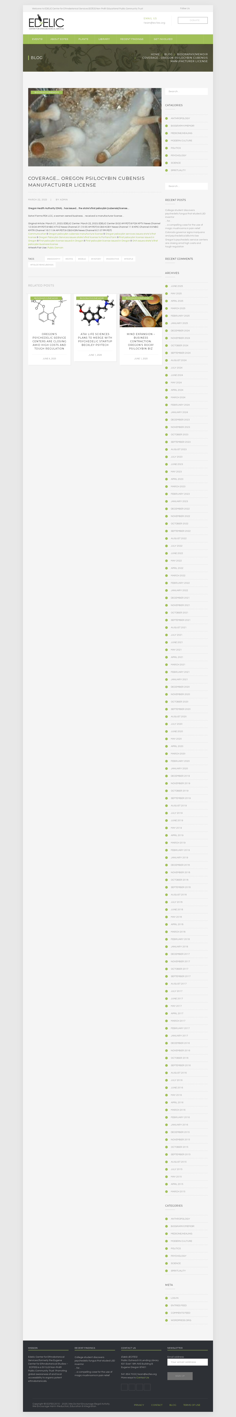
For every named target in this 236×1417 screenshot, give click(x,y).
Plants (83, 39)
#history (96, 259)
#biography (53, 259)
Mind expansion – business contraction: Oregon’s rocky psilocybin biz (141, 341)
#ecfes (69, 259)
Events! (37, 39)
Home (155, 54)
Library (104, 39)
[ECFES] (46, 22)
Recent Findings (131, 39)
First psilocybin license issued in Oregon (61, 241)
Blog (168, 54)
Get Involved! (163, 39)
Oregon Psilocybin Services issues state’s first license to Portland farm (78, 237)
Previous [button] (156, 286)
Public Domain (55, 247)
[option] (49, 329)
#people (128, 259)
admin (64, 199)
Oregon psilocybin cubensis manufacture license (76, 234)
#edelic (82, 259)
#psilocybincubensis (41, 265)
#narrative (112, 259)
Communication (37, 234)
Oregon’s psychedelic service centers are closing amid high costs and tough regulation (49, 341)
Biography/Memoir (192, 54)
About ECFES (59, 39)
